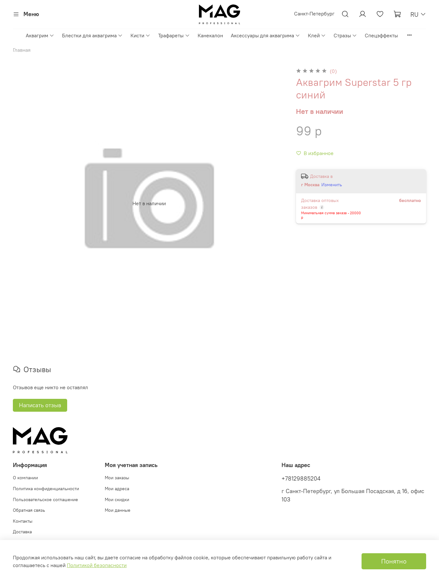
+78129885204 (301, 478)
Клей (314, 35)
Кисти (137, 35)
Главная (22, 50)
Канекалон (210, 35)
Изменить (331, 185)
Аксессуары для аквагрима (262, 35)
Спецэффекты (381, 35)
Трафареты (171, 35)
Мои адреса (117, 488)
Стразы (342, 35)
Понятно (394, 561)
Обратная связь (29, 510)
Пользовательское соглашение (45, 499)
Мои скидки (117, 499)
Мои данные (117, 510)
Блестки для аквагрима (89, 35)
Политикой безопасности (97, 565)
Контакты (22, 521)
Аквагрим (37, 35)
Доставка (22, 532)
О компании (25, 478)
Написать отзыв (40, 405)
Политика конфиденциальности (46, 488)
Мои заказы (117, 478)
